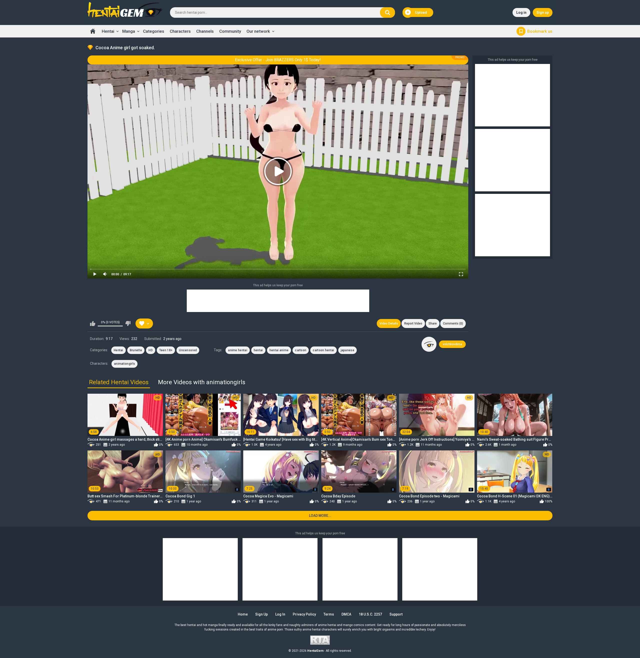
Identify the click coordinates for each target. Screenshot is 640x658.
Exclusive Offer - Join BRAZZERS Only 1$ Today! (278, 59)
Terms (329, 614)
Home (93, 31)
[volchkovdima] (429, 344)
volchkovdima (452, 344)
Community (230, 31)
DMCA (346, 614)
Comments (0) (453, 323)
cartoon (300, 350)
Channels (205, 31)
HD (150, 350)
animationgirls (124, 363)
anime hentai (237, 350)
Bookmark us (539, 31)
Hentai (108, 31)
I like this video (92, 323)
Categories (153, 31)
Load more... (320, 516)
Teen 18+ (165, 350)
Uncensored (188, 350)
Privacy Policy (304, 614)
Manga (128, 31)
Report (413, 323)
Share (432, 323)
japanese (347, 350)
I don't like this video (127, 323)
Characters (180, 31)
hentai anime (279, 350)
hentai (258, 350)
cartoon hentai (323, 350)
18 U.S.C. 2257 (370, 614)
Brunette (136, 350)
